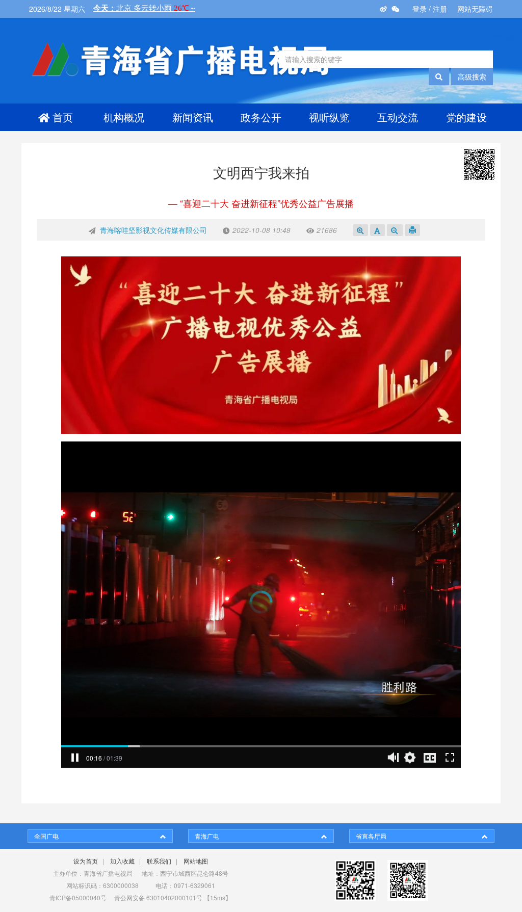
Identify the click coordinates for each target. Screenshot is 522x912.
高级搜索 (472, 76)
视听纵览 (329, 117)
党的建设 (466, 117)
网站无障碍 (475, 9)
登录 (419, 9)
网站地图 (196, 860)
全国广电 (46, 835)
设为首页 (85, 860)
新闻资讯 (192, 117)
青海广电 (207, 835)
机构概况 (123, 117)
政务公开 (261, 117)
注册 (440, 9)
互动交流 (397, 117)
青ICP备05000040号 (78, 897)
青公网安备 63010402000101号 (158, 897)
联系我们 (159, 860)
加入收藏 (122, 860)
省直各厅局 (371, 835)
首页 (63, 117)
